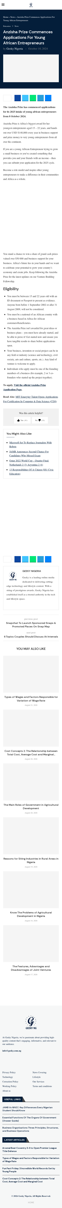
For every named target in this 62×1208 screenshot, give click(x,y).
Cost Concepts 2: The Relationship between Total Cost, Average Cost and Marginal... (31, 752)
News (12, 17)
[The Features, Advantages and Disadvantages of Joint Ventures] (31, 943)
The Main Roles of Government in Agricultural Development (31, 806)
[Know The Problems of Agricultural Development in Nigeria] (31, 889)
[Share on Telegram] (40, 98)
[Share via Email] (48, 98)
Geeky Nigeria (15, 48)
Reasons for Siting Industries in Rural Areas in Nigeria (31, 860)
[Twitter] (36, 1061)
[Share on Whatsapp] (33, 98)
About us (6, 1091)
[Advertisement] (31, 216)
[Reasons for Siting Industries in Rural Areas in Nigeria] (31, 835)
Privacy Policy (9, 1072)
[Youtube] (26, 1061)
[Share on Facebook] (17, 98)
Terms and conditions (42, 1086)
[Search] (58, 4)
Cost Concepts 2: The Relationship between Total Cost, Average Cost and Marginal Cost (28, 1180)
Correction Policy (10, 1082)
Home (5, 17)
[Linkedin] (46, 1061)
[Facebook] (16, 1061)
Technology (7, 1077)
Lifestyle (37, 1077)
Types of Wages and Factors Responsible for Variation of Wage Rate (31, 698)
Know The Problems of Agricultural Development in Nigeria (31, 914)
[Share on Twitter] (25, 98)
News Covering (39, 1072)
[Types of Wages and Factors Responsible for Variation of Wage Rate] (31, 674)
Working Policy (9, 1086)
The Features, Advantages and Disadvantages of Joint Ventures (31, 968)
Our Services (38, 1082)
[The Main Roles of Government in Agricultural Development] (31, 781)
